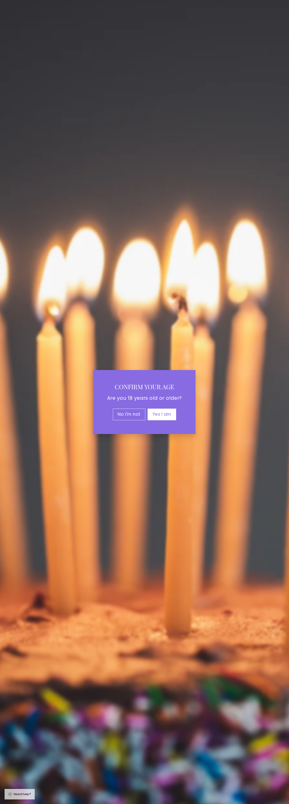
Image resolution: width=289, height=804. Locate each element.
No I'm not (129, 414)
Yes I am (161, 414)
